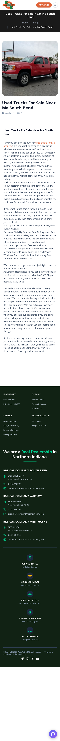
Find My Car (37, 408)
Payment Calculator (11, 430)
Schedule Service (39, 404)
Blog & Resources (39, 425)
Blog (35, 22)
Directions (36, 421)
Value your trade (10, 434)
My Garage (44, 5)
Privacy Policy (20, 654)
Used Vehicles (8, 399)
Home (25, 22)
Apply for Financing (11, 425)
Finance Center (9, 421)
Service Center (38, 399)
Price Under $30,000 (11, 404)
